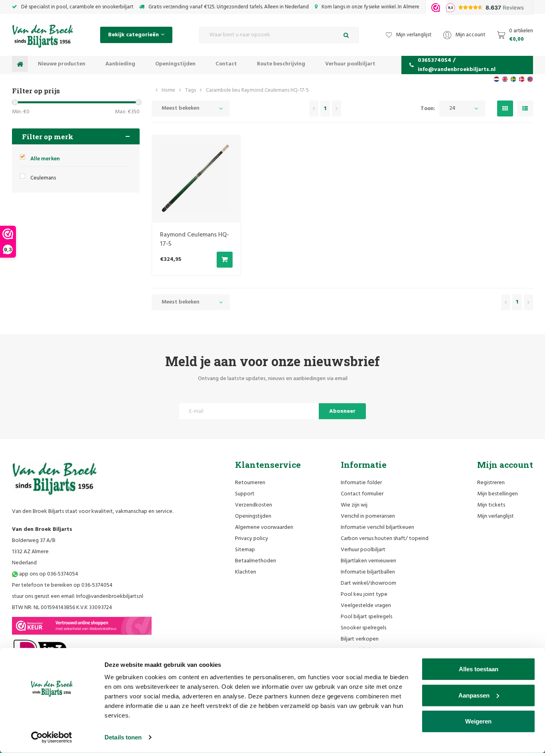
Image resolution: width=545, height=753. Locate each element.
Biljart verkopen (360, 639)
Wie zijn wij (354, 505)
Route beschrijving (281, 64)
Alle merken (45, 159)
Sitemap (245, 549)
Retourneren (250, 482)
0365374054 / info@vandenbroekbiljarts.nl (457, 65)
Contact (226, 64)
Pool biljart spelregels (366, 616)
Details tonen (123, 737)
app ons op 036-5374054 (48, 574)
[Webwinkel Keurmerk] (82, 625)
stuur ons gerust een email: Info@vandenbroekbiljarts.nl (77, 596)
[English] (505, 79)
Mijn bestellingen (497, 494)
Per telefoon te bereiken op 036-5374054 (62, 585)
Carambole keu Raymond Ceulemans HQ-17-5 (257, 90)
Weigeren (478, 721)
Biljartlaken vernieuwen (368, 561)
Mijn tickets (491, 505)
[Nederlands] (497, 79)
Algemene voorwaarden (264, 527)
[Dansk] (522, 79)
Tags (190, 90)
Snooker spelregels (363, 628)
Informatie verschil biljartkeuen (377, 527)
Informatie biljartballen (368, 572)
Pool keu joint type (364, 594)
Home (168, 90)
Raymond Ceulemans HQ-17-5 (194, 239)
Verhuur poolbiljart (350, 64)
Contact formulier (362, 494)
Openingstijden (175, 64)
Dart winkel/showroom (368, 583)
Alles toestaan (478, 669)
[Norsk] (530, 79)
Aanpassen (474, 695)
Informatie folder (361, 482)
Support (245, 494)
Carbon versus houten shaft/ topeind (384, 538)
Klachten (245, 572)
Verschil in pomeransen (368, 516)
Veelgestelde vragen (366, 605)
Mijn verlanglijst (495, 516)
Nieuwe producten (61, 64)
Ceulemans (43, 178)
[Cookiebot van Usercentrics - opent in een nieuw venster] (52, 737)
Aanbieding (120, 64)
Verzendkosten (253, 505)
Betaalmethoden (255, 561)
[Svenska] (513, 79)
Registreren (491, 482)
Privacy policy (251, 538)
